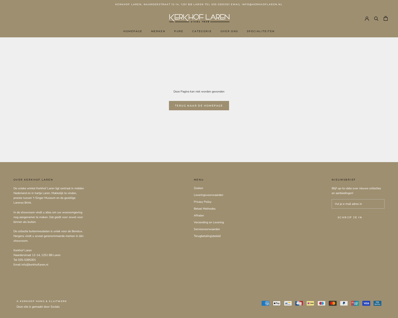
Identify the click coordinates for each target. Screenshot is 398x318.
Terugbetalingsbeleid (207, 236)
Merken (158, 31)
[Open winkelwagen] (386, 18)
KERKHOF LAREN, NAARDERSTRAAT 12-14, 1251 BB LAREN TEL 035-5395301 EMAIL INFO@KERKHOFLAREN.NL (199, 4)
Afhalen (199, 215)
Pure (178, 31)
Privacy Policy (202, 202)
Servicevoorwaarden (207, 229)
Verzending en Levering (209, 222)
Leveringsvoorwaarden (208, 195)
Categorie (202, 31)
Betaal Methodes (205, 209)
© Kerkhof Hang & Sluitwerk (42, 301)
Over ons (229, 31)
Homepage (132, 31)
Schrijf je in (350, 217)
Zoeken (198, 188)
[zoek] (376, 18)
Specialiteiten (261, 31)
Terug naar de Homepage (199, 105)
